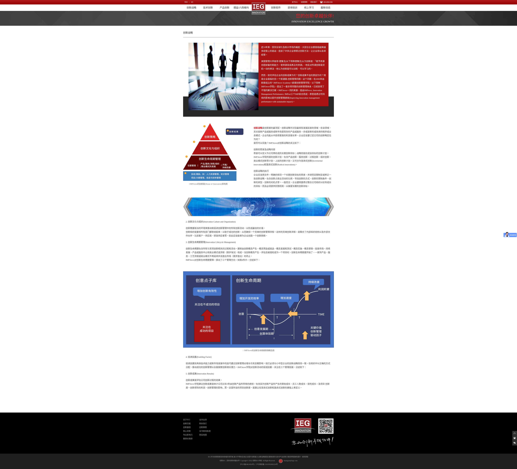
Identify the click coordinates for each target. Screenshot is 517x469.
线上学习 (309, 7)
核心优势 (187, 431)
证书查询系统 (205, 431)
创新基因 (187, 427)
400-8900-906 (328, 2)
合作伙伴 (203, 420)
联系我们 (313, 2)
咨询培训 (292, 7)
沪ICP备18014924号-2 (247, 464)
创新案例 (304, 2)
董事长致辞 (188, 439)
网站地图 (203, 435)
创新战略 (191, 7)
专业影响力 (188, 435)
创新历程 (187, 424)
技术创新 (208, 7)
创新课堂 (305, 457)
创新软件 (276, 7)
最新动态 (325, 7)
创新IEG (223, 461)
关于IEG (295, 2)
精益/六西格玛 (241, 7)
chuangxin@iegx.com (290, 461)
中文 (186, 2)
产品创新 (224, 7)
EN (192, 2)
